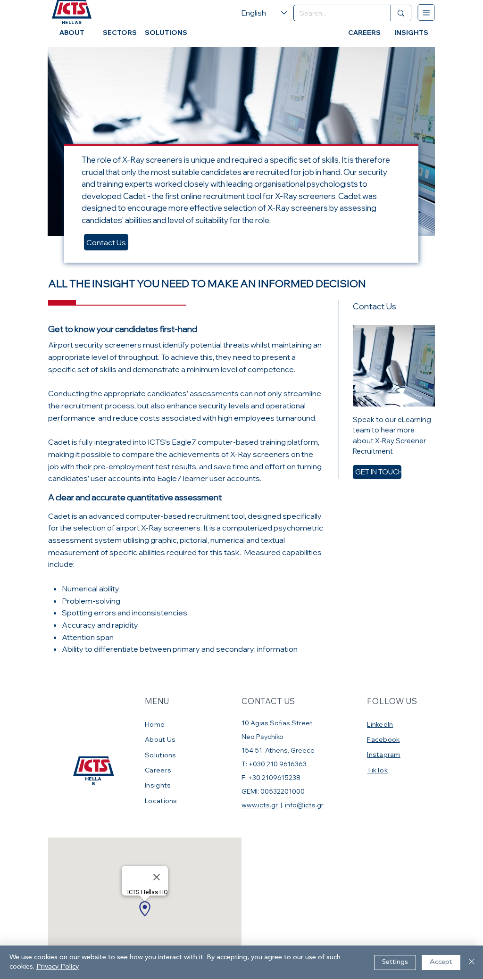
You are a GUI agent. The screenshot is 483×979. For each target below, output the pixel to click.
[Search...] (401, 13)
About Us (160, 739)
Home (155, 724)
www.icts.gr (260, 805)
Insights (158, 785)
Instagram (383, 754)
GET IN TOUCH (379, 471)
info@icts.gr (304, 805)
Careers (158, 770)
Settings (395, 962)
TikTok (377, 770)
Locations (161, 800)
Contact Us (106, 242)
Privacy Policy (57, 967)
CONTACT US (268, 701)
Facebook (383, 739)
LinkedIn (380, 724)
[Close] (471, 962)
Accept (441, 962)
